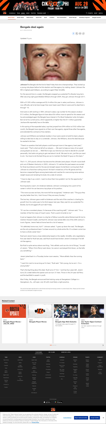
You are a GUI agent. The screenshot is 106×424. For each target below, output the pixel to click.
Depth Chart (6, 374)
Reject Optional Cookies (81, 417)
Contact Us (6, 384)
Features (34, 385)
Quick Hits (20, 376)
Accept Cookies (95, 417)
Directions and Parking (75, 387)
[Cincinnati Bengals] (53, 410)
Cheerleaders (48, 377)
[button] (51, 345)
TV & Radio (62, 362)
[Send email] (80, 34)
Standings (62, 373)
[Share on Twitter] (76, 34)
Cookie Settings (67, 417)
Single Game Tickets (87, 365)
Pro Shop (75, 375)
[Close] (103, 418)
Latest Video (34, 359)
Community (20, 369)
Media (20, 362)
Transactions (6, 377)
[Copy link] (83, 33)
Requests (100, 369)
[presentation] (103, 345)
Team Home (6, 359)
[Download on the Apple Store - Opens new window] (47, 402)
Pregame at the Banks (75, 371)
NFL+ (62, 379)
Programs (100, 362)
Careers (6, 387)
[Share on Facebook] (73, 34)
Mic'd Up (34, 375)
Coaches (6, 365)
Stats (6, 368)
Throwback (48, 369)
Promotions (62, 376)
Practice (48, 366)
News (100, 359)
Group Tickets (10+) (87, 379)
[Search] (86, 13)
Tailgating (75, 366)
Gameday (48, 364)
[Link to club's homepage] (5, 13)
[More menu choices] (48, 13)
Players (6, 362)
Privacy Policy (35, 422)
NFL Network (34, 392)
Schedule (62, 359)
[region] (53, 418)
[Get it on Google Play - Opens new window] (58, 403)
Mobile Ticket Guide (87, 385)
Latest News (20, 359)
